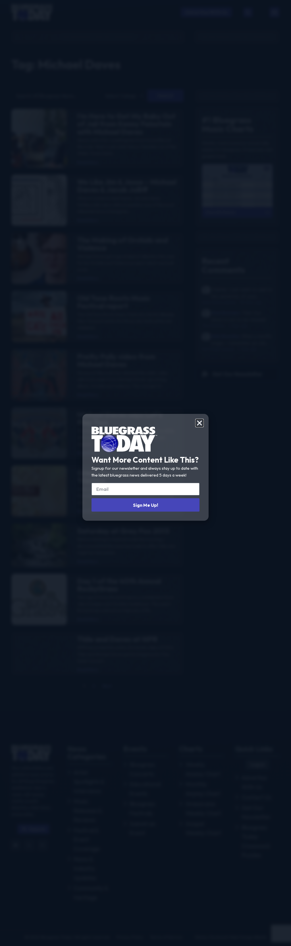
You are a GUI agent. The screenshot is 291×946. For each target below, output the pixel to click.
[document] (145, 473)
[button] (199, 423)
